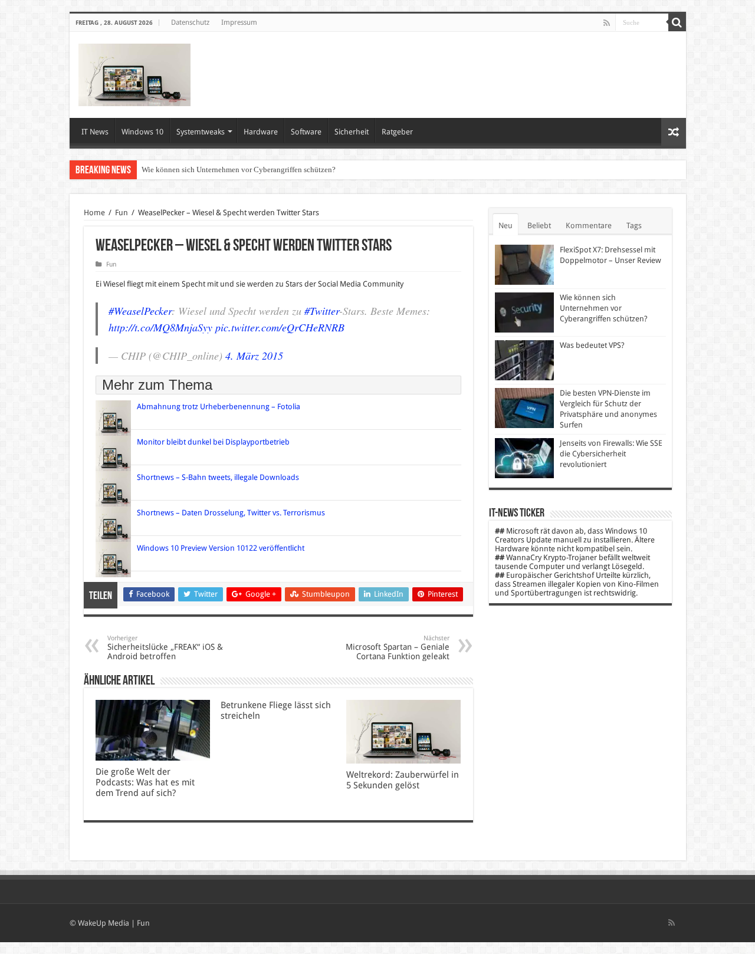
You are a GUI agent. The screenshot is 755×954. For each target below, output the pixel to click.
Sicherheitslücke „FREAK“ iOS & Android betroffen (165, 647)
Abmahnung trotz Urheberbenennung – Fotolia (218, 406)
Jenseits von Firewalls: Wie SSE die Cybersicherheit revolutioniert (611, 454)
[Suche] (677, 22)
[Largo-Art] (134, 72)
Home (94, 212)
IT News (95, 131)
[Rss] (606, 23)
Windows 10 (142, 131)
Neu (505, 225)
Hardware (261, 131)
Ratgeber (397, 131)
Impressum (239, 22)
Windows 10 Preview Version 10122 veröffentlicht (220, 548)
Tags (634, 225)
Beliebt (539, 225)
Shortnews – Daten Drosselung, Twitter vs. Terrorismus (231, 512)
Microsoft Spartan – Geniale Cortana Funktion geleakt (397, 647)
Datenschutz (190, 22)
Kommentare (589, 225)
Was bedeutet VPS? (592, 345)
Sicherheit (351, 131)
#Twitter (321, 311)
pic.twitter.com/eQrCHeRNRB (279, 327)
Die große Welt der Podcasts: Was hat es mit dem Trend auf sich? (145, 782)
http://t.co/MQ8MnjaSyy (160, 327)
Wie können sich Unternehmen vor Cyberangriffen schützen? (239, 169)
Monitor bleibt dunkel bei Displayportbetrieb (213, 441)
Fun (121, 212)
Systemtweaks (200, 131)
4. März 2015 (254, 355)
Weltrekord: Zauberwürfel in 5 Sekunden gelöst (402, 780)
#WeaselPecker (140, 311)
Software (306, 131)
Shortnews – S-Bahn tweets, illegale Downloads (218, 477)
